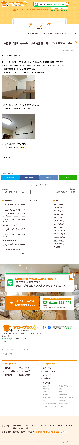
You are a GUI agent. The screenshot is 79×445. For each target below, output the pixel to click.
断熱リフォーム (64, 391)
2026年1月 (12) (59, 227)
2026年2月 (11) (59, 224)
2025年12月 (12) (59, 230)
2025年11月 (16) (59, 234)
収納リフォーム (64, 389)
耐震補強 (62, 400)
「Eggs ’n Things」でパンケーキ (14, 210)
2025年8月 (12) (59, 244)
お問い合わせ (24, 374)
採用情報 (8, 374)
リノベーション (49, 371)
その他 (61, 406)
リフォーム (47, 374)
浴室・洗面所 (48, 397)
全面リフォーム (48, 386)
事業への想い (48, 367)
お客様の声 (47, 378)
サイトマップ (24, 350)
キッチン (46, 394)
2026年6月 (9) (58, 211)
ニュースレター (25, 367)
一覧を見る (22, 253)
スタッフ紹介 (10, 371)
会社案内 (8, 367)
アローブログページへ (39, 185)
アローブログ (24, 371)
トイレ (45, 400)
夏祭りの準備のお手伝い (11, 240)
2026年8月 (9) (58, 204)
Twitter (11, 177)
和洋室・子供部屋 (49, 403)
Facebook (30, 177)
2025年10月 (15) (59, 237)
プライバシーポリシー (9, 350)
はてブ (48, 177)
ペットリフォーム (49, 406)
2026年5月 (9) (58, 214)
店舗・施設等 (63, 403)
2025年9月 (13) (59, 240)
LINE (67, 177)
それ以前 (57, 247)
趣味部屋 (46, 389)
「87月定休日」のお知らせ (12, 250)
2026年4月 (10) (59, 217)
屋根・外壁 (63, 394)
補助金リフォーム (65, 386)
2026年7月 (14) (59, 208)
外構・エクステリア (66, 397)
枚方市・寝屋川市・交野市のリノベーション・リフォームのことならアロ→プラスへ (29, 442)
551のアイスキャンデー (10, 225)
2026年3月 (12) (59, 221)
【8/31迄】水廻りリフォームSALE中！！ (14, 205)
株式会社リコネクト (68, 442)
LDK (44, 391)
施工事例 (46, 382)
